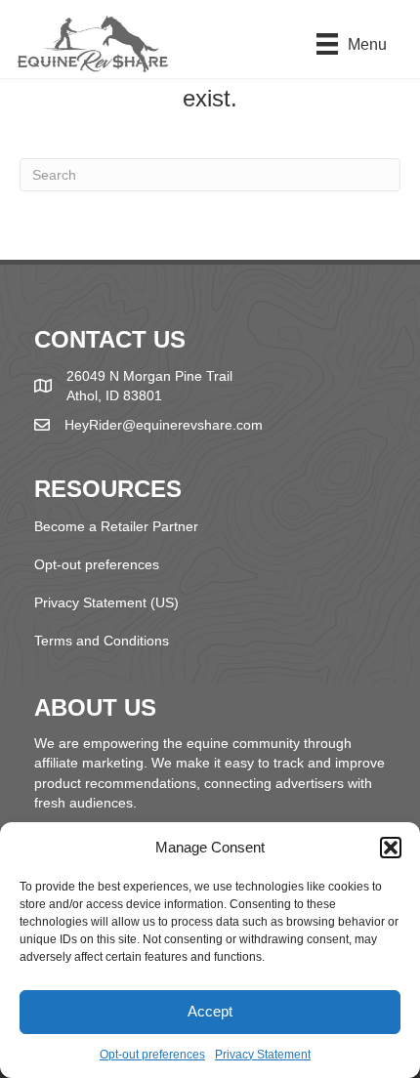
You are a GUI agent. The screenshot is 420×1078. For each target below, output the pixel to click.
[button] (390, 847)
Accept (210, 1011)
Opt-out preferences (152, 1054)
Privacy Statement (263, 1054)
